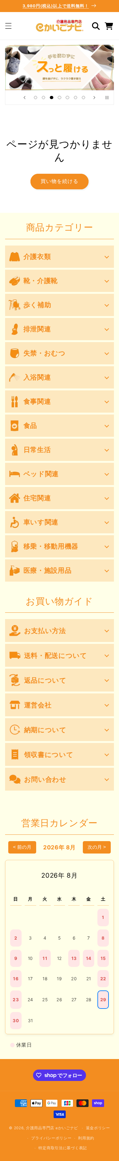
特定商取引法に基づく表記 (62, 1148)
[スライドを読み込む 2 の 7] (44, 97)
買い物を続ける (59, 181)
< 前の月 (22, 847)
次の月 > (97, 847)
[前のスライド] (24, 98)
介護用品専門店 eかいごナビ (52, 1128)
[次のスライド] (95, 98)
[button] (8, 26)
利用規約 (86, 1138)
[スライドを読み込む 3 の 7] (52, 97)
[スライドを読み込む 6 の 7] (75, 97)
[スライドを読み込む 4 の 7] (59, 97)
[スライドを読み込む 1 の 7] (35, 97)
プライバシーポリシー (51, 1138)
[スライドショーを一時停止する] (107, 98)
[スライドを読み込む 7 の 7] (83, 97)
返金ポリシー (98, 1128)
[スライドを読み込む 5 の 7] (67, 97)
